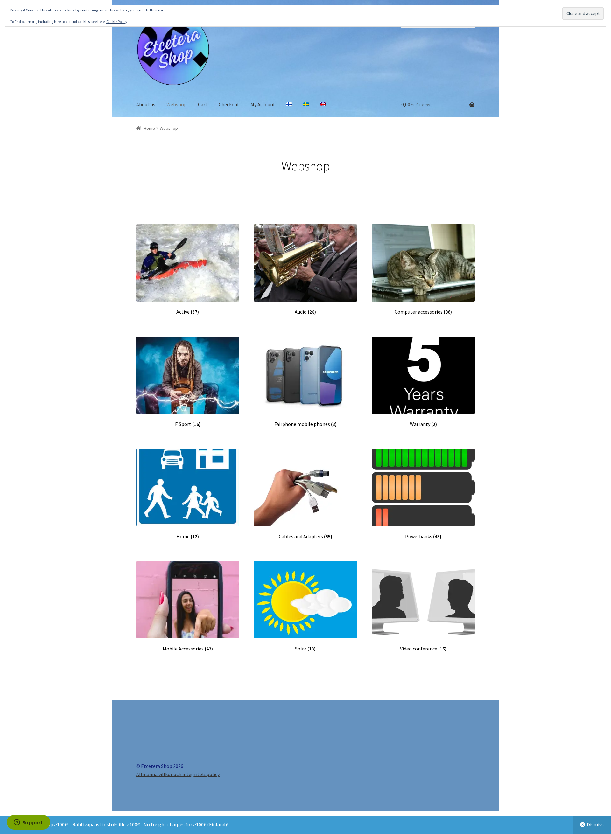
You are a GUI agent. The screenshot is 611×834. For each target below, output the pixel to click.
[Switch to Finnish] (289, 104)
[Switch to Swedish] (306, 104)
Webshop (176, 104)
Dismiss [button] (595, 824)
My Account (262, 104)
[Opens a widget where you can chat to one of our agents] (28, 823)
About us (145, 104)
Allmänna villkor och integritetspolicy (178, 774)
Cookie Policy (116, 21)
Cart (202, 104)
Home (149, 128)
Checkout (229, 104)
